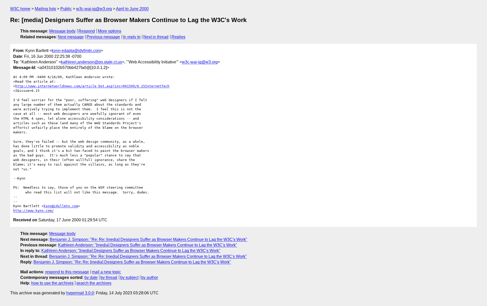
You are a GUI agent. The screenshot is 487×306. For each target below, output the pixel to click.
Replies (178, 37)
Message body (62, 31)
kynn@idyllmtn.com (61, 206)
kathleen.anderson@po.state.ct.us (91, 62)
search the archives (93, 283)
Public (66, 9)
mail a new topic (106, 272)
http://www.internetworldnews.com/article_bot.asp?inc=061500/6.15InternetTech (92, 86)
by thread (108, 277)
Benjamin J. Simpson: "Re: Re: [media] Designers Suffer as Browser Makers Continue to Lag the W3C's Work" (148, 239)
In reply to (132, 37)
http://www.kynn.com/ (33, 210)
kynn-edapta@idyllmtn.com (76, 50)
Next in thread (155, 37)
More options (109, 31)
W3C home (20, 9)
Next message (71, 37)
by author (149, 277)
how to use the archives (52, 283)
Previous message (103, 37)
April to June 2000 (132, 9)
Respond (86, 31)
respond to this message (67, 272)
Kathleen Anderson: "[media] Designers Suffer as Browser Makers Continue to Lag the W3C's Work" (147, 245)
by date (91, 277)
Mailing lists (45, 9)
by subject (129, 277)
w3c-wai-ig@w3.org (94, 9)
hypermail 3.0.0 (80, 293)
